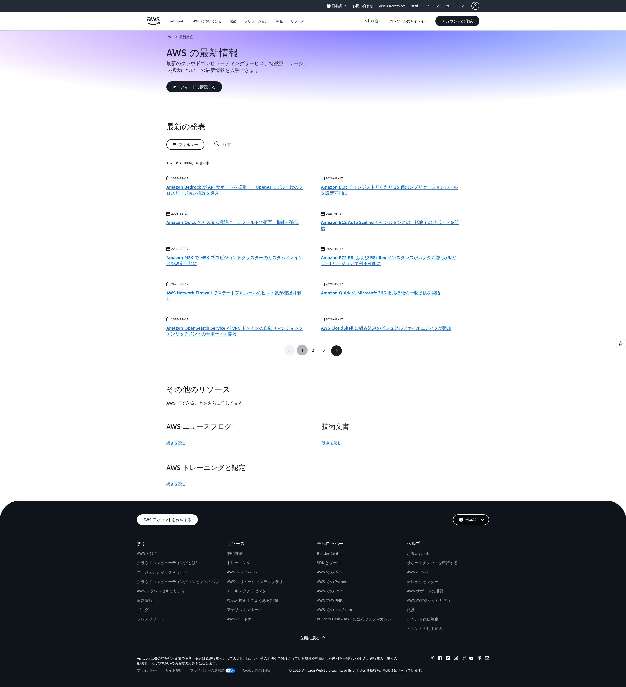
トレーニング (238, 562)
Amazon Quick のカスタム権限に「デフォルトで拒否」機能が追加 (232, 222)
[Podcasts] (479, 658)
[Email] (487, 658)
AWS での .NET (330, 572)
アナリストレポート (244, 609)
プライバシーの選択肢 (207, 670)
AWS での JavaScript (334, 609)
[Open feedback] (620, 343)
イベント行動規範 (422, 619)
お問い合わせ (418, 553)
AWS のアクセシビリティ (429, 600)
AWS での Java (329, 590)
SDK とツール (329, 562)
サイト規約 (173, 670)
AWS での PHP (329, 600)
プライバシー (147, 670)
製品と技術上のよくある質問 (252, 600)
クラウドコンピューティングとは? (167, 562)
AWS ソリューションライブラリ (255, 581)
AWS (169, 37)
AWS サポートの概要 (425, 590)
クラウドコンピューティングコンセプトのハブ (178, 581)
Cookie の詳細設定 (257, 670)
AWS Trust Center (242, 572)
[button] (207, 21)
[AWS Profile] (475, 6)
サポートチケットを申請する (432, 562)
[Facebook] (440, 658)
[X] (432, 658)
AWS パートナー (241, 619)
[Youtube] (471, 658)
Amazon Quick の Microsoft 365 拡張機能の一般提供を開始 (380, 292)
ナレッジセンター (422, 581)
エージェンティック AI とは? (162, 572)
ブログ (143, 609)
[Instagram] (456, 658)
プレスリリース (150, 619)
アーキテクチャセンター (248, 590)
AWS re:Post (417, 572)
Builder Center (329, 553)
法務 (411, 609)
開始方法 (235, 553)
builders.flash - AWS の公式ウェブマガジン (354, 619)
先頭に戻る (310, 637)
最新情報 (145, 600)
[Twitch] (464, 658)
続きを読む (176, 442)
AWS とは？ (147, 553)
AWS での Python (332, 581)
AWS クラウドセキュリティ (161, 590)
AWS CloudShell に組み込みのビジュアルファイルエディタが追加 (386, 328)
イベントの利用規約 (424, 628)
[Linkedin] (448, 658)
